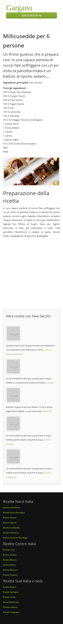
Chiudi (54, 28)
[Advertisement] (31, 272)
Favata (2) (47, 411)
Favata (50, 382)
